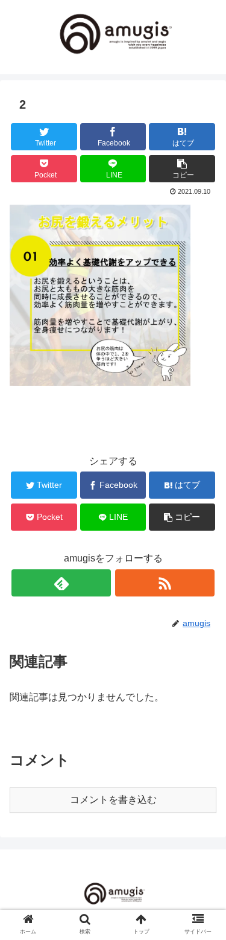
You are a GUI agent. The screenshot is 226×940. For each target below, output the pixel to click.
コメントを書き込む (113, 800)
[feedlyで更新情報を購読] (61, 582)
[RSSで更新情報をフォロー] (165, 582)
